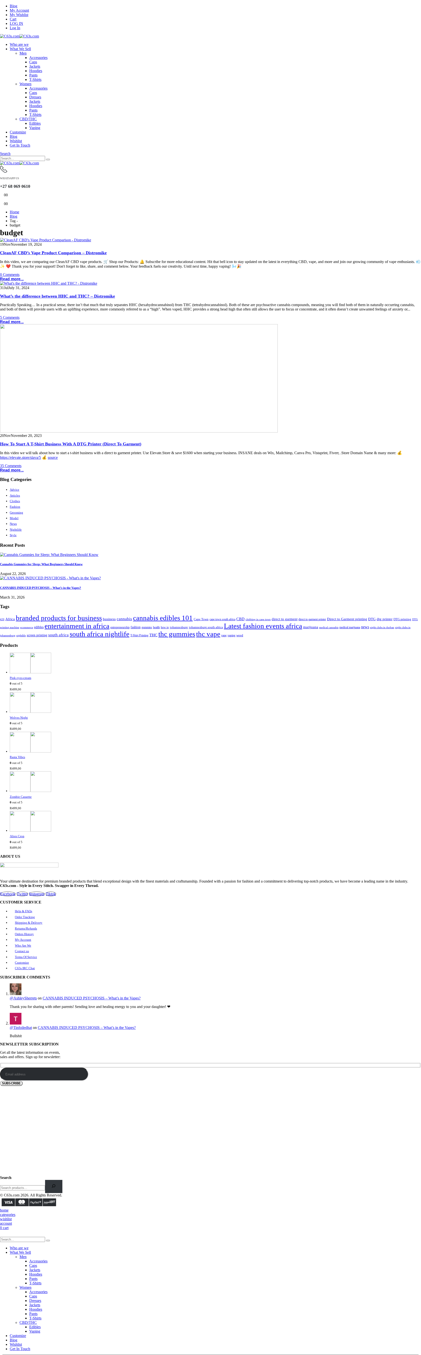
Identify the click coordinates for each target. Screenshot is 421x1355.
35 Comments (10, 466)
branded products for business (59, 618)
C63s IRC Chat (25, 968)
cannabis (124, 619)
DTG (372, 619)
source (53, 457)
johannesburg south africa (206, 627)
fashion (136, 627)
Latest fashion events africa (263, 626)
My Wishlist (19, 15)
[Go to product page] (215, 664)
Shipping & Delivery (28, 922)
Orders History (24, 934)
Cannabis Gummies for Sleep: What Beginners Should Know (41, 564)
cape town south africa (222, 619)
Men (23, 53)
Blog (13, 6)
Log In (15, 28)
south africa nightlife (99, 634)
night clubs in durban (382, 627)
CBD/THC (28, 119)
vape (224, 635)
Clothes (15, 501)
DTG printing (402, 619)
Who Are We (23, 945)
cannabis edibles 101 (163, 618)
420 (2, 619)
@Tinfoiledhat (21, 1028)
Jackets (34, 66)
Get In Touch (20, 145)
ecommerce (26, 627)
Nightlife (16, 529)
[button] (5, 153)
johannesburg (179, 627)
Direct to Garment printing (347, 619)
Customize (18, 132)
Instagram (36, 894)
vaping (231, 635)
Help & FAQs (23, 911)
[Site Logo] (19, 36)
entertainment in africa (77, 626)
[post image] (210, 240)
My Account (19, 10)
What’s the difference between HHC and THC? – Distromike (57, 296)
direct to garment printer (312, 619)
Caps (33, 62)
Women (25, 84)
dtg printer (384, 619)
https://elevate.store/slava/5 (20, 457)
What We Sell (20, 49)
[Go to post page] (49, 555)
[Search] (48, 159)
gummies (147, 627)
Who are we (19, 44)
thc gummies (176, 634)
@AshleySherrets (23, 998)
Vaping (34, 128)
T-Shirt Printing (139, 635)
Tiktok (51, 894)
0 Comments (9, 275)
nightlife (21, 635)
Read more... (12, 279)
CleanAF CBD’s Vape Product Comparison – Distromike (53, 252)
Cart (13, 19)
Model (14, 518)
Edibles (35, 123)
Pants (33, 75)
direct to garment (284, 619)
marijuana (310, 627)
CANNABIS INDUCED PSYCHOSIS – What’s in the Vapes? (40, 588)
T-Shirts (35, 79)
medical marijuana (349, 627)
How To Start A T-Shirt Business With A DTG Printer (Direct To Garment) (70, 444)
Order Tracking (25, 917)
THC (153, 635)
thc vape (208, 634)
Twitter (22, 894)
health (156, 627)
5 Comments (9, 317)
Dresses (35, 97)
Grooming (16, 512)
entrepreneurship (120, 627)
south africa (58, 635)
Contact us (22, 951)
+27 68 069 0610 (15, 186)
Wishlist (16, 141)
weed (239, 635)
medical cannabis (328, 627)
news (365, 627)
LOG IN (16, 23)
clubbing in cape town (258, 619)
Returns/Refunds (26, 928)
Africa (10, 619)
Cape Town (201, 619)
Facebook (7, 894)
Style (13, 535)
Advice (14, 489)
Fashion (15, 506)
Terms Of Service (26, 957)
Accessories (38, 58)
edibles (39, 627)
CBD (240, 619)
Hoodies (35, 71)
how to (165, 627)
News (13, 524)
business (109, 619)
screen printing (37, 635)
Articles (15, 495)
